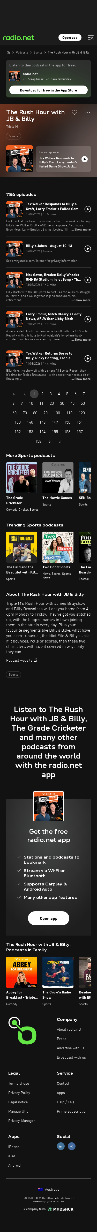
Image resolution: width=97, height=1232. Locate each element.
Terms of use (18, 1083)
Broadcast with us (71, 1057)
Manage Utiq (18, 1111)
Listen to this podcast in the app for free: (42, 65)
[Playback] (84, 159)
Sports (13, 136)
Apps (61, 1093)
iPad (11, 1156)
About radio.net (69, 1029)
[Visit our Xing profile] (72, 1146)
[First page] (14, 394)
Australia (51, 1189)
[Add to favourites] (74, 112)
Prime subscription (72, 1111)
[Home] (8, 52)
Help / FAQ (65, 1102)
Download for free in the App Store (48, 90)
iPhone (13, 1147)
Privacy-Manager (21, 1121)
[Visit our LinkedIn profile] (61, 1146)
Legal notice (18, 1102)
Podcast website (19, 660)
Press (61, 1039)
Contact (63, 1083)
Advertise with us (70, 1048)
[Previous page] (25, 394)
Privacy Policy (19, 1093)
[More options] (88, 112)
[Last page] (60, 442)
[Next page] (50, 442)
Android (14, 1165)
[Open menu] (91, 37)
